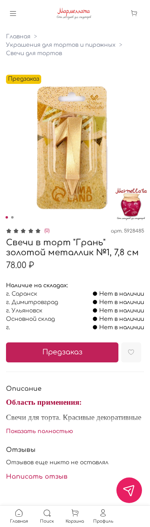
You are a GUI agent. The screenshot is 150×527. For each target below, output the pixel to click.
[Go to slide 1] (6, 217)
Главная (18, 37)
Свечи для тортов (34, 53)
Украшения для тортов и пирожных (61, 45)
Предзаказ (62, 352)
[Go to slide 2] (12, 217)
